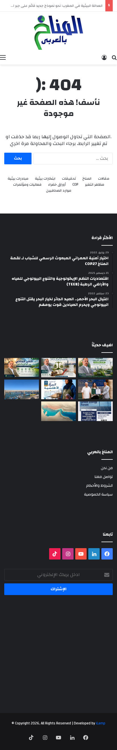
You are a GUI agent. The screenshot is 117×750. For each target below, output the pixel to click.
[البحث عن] (114, 57)
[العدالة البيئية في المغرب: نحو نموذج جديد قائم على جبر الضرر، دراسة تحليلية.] (58, 368)
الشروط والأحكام (99, 485)
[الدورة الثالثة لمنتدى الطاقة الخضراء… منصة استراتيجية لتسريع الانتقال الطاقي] (95, 411)
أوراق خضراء (57, 185)
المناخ (86, 179)
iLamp (100, 723)
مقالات (103, 179)
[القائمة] (3, 57)
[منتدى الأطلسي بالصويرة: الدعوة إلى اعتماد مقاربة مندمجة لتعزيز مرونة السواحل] (95, 389)
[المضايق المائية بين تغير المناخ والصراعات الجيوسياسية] (58, 411)
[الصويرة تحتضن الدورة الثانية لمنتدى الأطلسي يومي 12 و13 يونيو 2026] (58, 389)
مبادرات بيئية (18, 179)
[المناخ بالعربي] (58, 32)
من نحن (107, 467)
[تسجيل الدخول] (104, 57)
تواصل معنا (104, 476)
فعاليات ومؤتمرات (27, 185)
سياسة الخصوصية (98, 494)
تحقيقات (69, 179)
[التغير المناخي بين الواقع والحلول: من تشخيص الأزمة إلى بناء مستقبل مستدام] (21, 368)
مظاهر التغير (94, 185)
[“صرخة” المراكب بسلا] (21, 389)
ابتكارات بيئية (45, 179)
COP (75, 185)
